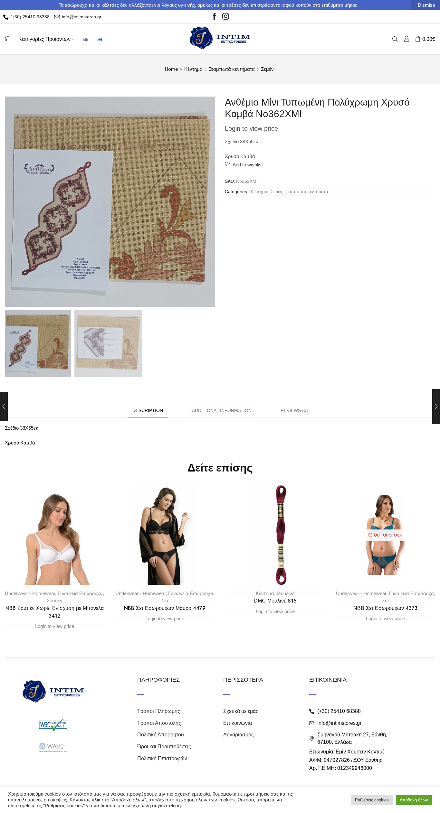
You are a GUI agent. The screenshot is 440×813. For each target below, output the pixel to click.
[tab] (148, 410)
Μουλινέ (285, 593)
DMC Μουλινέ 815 (275, 600)
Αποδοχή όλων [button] (414, 800)
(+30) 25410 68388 (29, 16)
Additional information (222, 410)
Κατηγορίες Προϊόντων (44, 39)
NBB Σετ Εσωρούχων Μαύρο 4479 (165, 608)
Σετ (164, 600)
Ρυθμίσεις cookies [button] (372, 800)
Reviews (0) (294, 410)
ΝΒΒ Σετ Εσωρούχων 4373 (385, 608)
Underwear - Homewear (30, 593)
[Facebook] (214, 17)
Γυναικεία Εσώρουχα (80, 593)
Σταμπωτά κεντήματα (232, 69)
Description (147, 410)
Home (171, 69)
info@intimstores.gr (81, 16)
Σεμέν (267, 69)
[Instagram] (225, 17)
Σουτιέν (54, 600)
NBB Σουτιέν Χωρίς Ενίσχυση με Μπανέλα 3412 (54, 612)
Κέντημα (193, 69)
